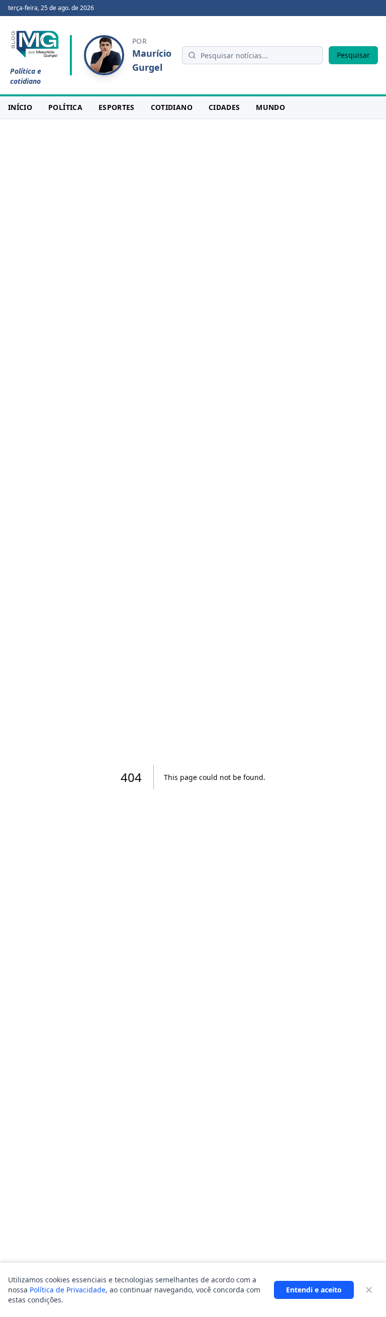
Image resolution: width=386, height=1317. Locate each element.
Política (65, 107)
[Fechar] (369, 1290)
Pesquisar (353, 55)
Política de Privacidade (68, 1289)
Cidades (224, 107)
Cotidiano (171, 107)
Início (20, 107)
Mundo (270, 107)
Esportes (117, 107)
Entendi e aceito (314, 1289)
